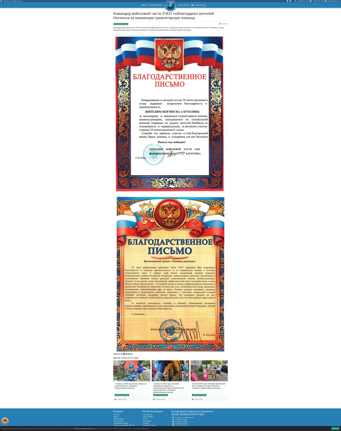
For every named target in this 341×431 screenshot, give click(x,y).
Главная (144, 5)
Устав (145, 419)
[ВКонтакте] (124, 354)
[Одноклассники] (126, 354)
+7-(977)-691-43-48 (318, 1)
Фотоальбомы (119, 421)
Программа (147, 421)
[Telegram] (131, 354)
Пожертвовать (199, 5)
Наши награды (148, 417)
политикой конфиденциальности (84, 428)
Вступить (146, 423)
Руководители (148, 415)
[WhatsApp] (129, 354)
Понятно (335, 428)
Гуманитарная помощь (120, 24)
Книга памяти (183, 5)
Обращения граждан (121, 423)
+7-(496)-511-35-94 (180, 424)
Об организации (155, 5)
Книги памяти (118, 419)
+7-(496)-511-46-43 (303, 1)
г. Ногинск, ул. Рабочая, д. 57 (12, 1)
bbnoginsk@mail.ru (334, 1)
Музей (116, 417)
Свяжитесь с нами (149, 425)
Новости (117, 415)
